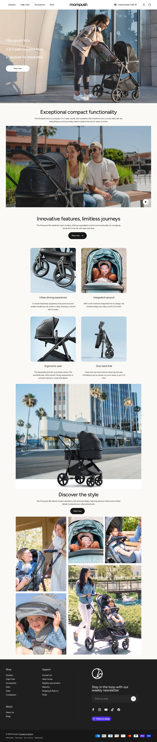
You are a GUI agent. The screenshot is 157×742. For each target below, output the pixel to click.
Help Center (47, 679)
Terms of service (28, 738)
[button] (146, 202)
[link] (53, 270)
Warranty (46, 687)
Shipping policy (38, 738)
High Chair (10, 679)
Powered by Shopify (26, 734)
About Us (10, 712)
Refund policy (9, 738)
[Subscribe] (133, 698)
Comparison (11, 695)
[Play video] (78, 166)
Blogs (8, 716)
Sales (8, 691)
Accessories (11, 683)
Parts (8, 687)
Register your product (51, 683)
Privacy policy (18, 738)
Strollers (9, 675)
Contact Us (47, 675)
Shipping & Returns (50, 691)
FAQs (44, 695)
